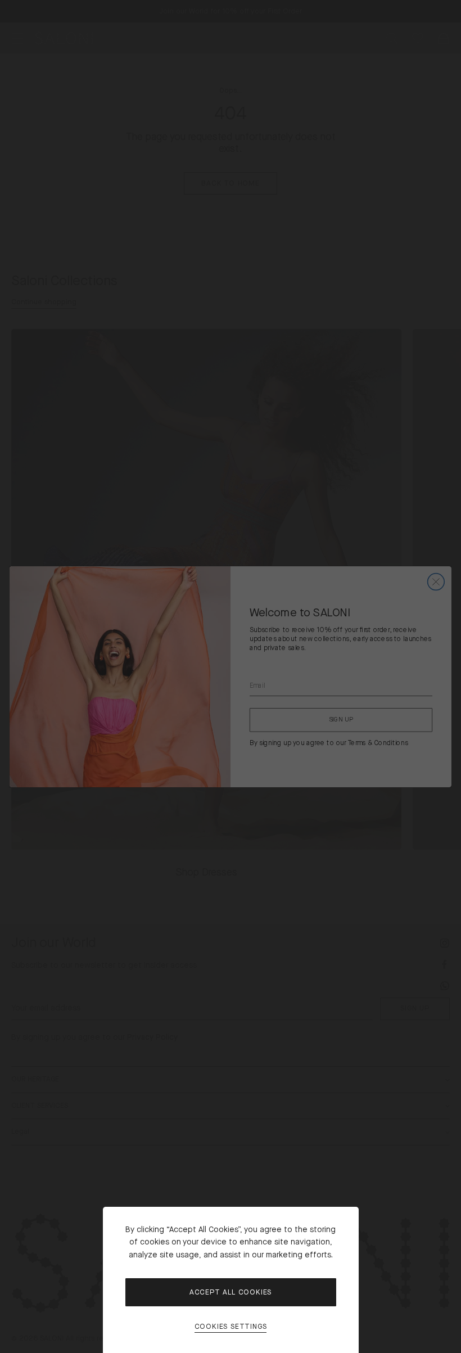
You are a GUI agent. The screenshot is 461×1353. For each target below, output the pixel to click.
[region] (230, 676)
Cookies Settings (231, 1327)
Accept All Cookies (230, 1292)
